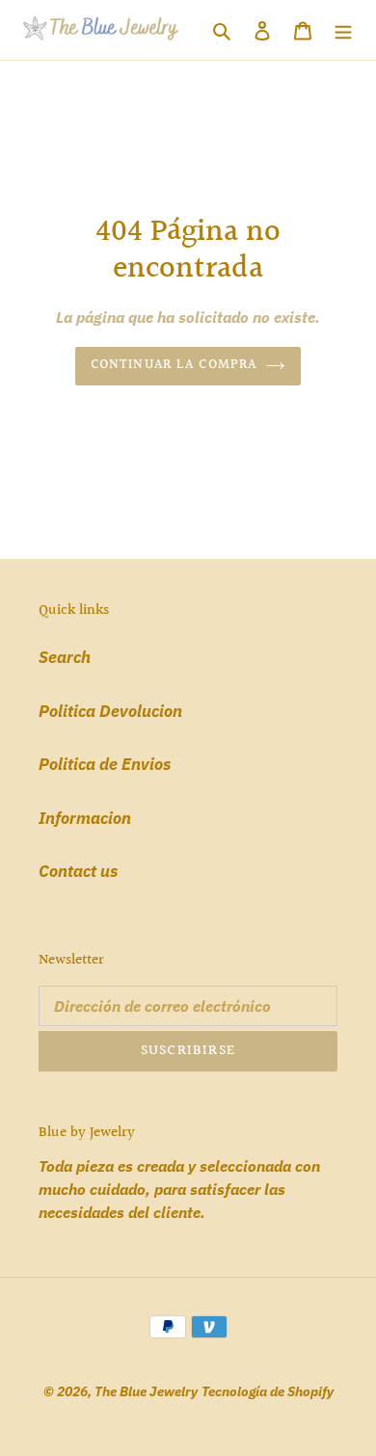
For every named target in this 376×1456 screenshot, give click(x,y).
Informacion (85, 818)
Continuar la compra (173, 365)
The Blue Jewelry (146, 1391)
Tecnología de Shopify (267, 1391)
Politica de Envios (105, 764)
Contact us (78, 871)
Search (65, 657)
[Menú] (343, 30)
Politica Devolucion (110, 711)
